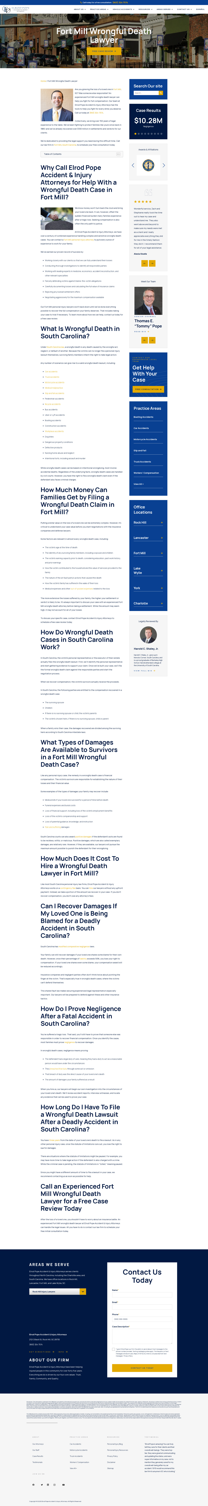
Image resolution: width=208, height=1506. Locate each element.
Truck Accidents (142, 461)
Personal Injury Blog (115, 1444)
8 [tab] (158, 134)
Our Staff (35, 1450)
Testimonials (37, 1462)
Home (43, 81)
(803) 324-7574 (96, 112)
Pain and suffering (53, 827)
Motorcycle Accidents (145, 439)
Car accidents (51, 371)
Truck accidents (52, 377)
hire (91, 888)
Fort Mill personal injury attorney (79, 239)
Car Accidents (141, 428)
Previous (133, 165)
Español (200, 9)
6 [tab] (152, 134)
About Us (79, 9)
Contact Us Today (142, 1368)
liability (83, 958)
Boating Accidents (143, 416)
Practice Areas (98, 9)
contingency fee (68, 888)
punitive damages (83, 836)
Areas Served (164, 9)
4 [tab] (145, 134)
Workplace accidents (54, 431)
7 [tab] (155, 134)
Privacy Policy (112, 1456)
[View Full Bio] (148, 635)
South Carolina (69, 145)
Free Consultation (147, 389)
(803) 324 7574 (120, 2)
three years (54, 1140)
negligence (69, 1042)
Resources (144, 9)
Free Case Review (102, 51)
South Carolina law (55, 347)
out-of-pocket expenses (82, 588)
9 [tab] (161, 134)
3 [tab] (142, 134)
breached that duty (58, 1068)
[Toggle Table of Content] (117, 154)
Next (164, 165)
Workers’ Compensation (146, 472)
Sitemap (110, 1468)
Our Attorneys (38, 1444)
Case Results (37, 1456)
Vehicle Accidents (122, 9)
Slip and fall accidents (54, 393)
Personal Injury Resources (117, 1450)
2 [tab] (139, 134)
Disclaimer (111, 1462)
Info (61, 1351)
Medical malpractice (54, 387)
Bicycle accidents (53, 404)
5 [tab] (148, 134)
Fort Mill (117, 89)
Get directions (40, 1351)
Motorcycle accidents (54, 382)
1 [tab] (135, 134)
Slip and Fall (140, 450)
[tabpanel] (148, 122)
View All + (139, 484)
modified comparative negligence (74, 946)
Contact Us (183, 9)
